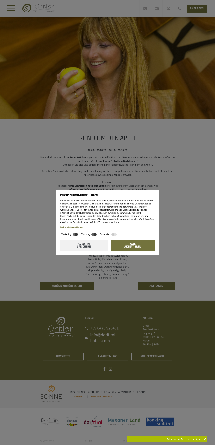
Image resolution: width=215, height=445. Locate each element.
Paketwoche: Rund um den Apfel (184, 439)
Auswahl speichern (84, 245)
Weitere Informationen (71, 227)
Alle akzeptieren (132, 245)
